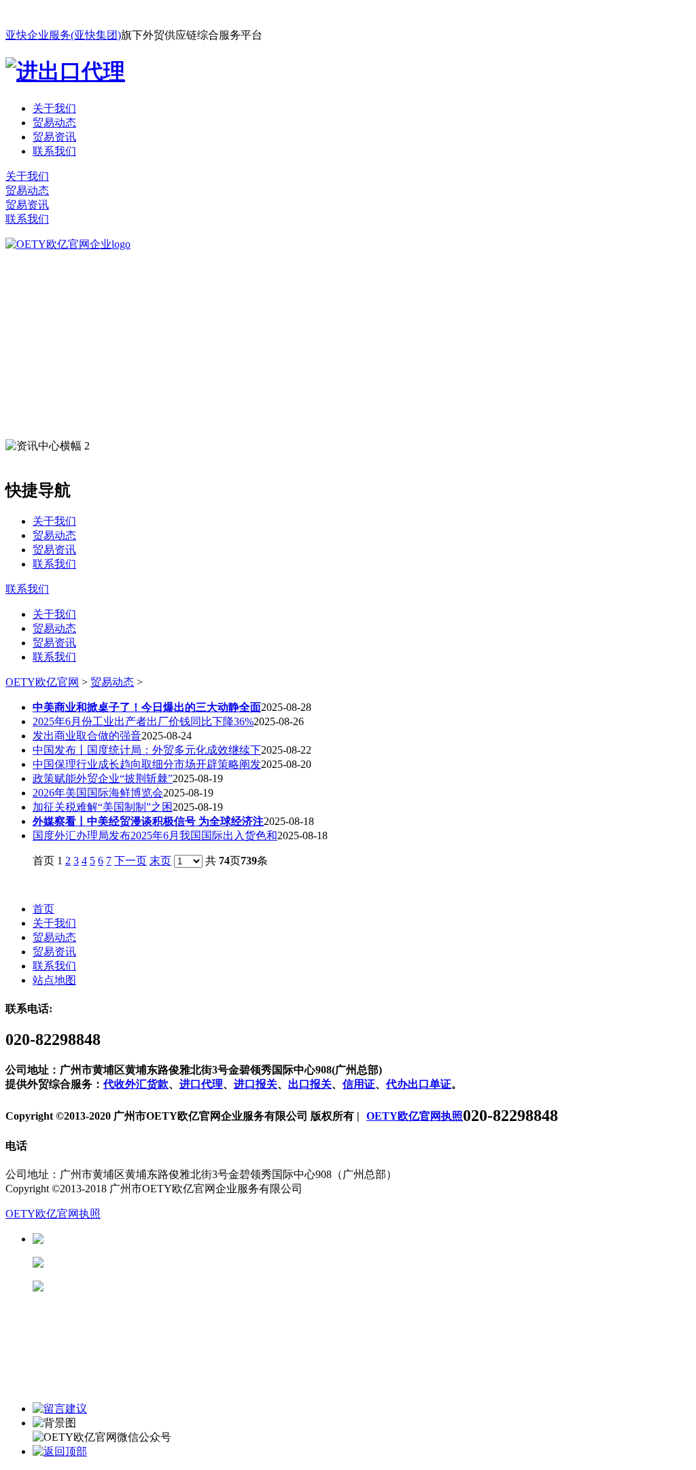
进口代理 (201, 1084)
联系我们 (54, 151)
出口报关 (310, 1084)
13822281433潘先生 (149, 1262)
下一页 (130, 860)
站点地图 (54, 980)
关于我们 (54, 108)
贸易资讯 (54, 137)
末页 (160, 860)
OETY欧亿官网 (42, 682)
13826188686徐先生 (149, 1239)
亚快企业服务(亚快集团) (63, 35)
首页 (43, 909)
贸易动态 (54, 122)
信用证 (359, 1084)
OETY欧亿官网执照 (414, 1116)
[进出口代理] (65, 71)
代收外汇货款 (136, 1084)
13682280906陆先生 (149, 1286)
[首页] (67, 244)
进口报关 (255, 1084)
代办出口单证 (418, 1084)
